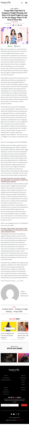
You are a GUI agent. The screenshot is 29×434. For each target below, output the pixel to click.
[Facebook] (13, 25)
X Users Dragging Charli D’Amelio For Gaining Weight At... (7, 335)
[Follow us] (18, 46)
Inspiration (16, 8)
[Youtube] (14, 414)
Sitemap (23, 389)
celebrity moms (8, 309)
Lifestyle (23, 380)
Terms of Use (6, 394)
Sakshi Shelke (21, 339)
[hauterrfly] (6, 2)
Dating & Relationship (6, 380)
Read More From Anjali (24, 295)
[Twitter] (11, 25)
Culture (6, 375)
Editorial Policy (6, 392)
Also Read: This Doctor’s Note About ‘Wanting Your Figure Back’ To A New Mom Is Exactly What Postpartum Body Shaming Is (14, 180)
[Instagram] (18, 414)
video (14, 194)
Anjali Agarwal (8, 23)
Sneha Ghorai (4, 339)
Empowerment (6, 377)
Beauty (23, 384)
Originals (23, 375)
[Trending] (9, 357)
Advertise (6, 389)
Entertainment (23, 377)
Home (12, 8)
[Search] (22, 2)
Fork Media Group (20, 420)
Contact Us (23, 387)
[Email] (21, 25)
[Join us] (10, 46)
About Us (6, 387)
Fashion (23, 382)
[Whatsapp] (16, 25)
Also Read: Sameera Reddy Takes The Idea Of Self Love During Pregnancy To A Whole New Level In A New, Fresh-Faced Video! (14, 230)
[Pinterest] (18, 25)
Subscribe (24, 405)
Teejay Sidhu (18, 312)
